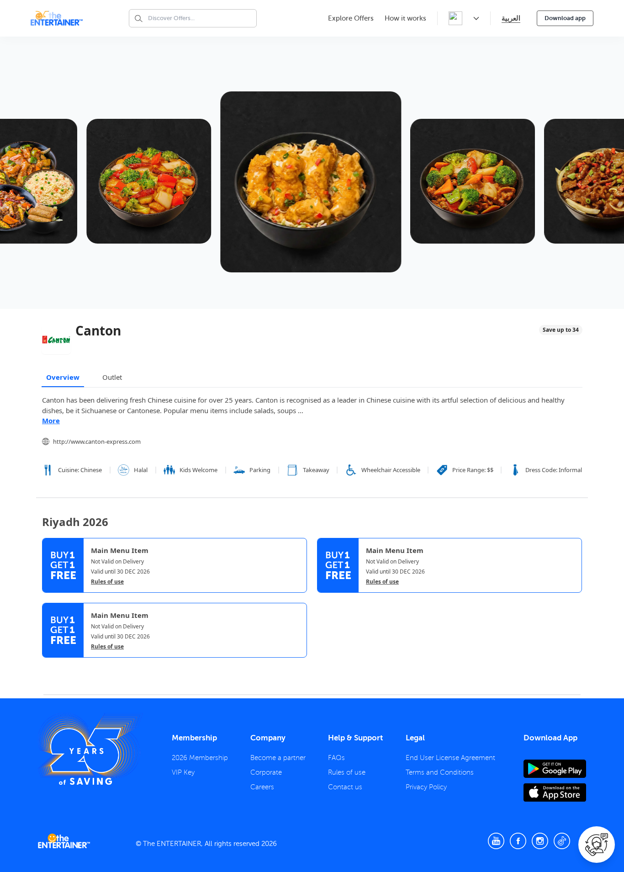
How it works (405, 18)
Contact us (345, 787)
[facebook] (518, 841)
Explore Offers (351, 18)
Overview (62, 377)
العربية (511, 18)
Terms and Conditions (440, 772)
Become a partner (278, 757)
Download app (565, 18)
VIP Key (183, 772)
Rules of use (107, 582)
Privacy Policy (426, 787)
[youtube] (496, 841)
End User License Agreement (450, 757)
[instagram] (540, 841)
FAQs (336, 757)
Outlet (112, 377)
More (51, 420)
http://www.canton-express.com (97, 441)
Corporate (266, 772)
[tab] (49, 665)
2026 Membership (200, 757)
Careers (262, 787)
